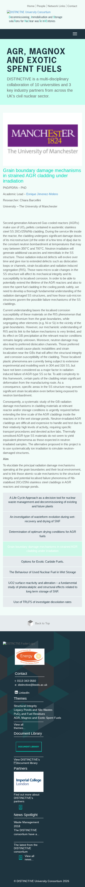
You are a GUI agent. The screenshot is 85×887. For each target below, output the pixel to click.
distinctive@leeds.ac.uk (32, 684)
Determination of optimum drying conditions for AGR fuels (42, 534)
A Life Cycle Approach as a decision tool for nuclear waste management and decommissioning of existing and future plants (42, 502)
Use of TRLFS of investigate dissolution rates (42, 602)
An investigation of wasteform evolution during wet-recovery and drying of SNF (42, 519)
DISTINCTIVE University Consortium (39, 881)
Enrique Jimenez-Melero (42, 194)
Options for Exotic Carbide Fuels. (42, 561)
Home (31, 6)
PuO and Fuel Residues (29, 713)
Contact (72, 6)
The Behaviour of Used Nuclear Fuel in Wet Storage (42, 572)
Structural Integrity (25, 705)
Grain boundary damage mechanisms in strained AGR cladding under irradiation (42, 548)
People (41, 6)
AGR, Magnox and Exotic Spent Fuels (37, 717)
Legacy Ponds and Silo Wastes (33, 709)
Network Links (56, 6)
